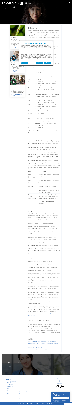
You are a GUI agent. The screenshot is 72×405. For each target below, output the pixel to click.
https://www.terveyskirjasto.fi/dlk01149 (36, 347)
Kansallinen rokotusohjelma (23, 391)
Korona (8, 388)
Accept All (39, 62)
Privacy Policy (24, 59)
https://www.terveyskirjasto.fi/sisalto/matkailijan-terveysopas (41, 350)
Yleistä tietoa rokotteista (23, 389)
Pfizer (60, 386)
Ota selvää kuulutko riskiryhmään (17, 62)
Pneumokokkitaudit (10, 386)
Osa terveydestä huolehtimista (22, 394)
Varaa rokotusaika (5, 8)
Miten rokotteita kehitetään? (23, 398)
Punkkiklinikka (18, 7)
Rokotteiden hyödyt (22, 385)
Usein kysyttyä (46, 380)
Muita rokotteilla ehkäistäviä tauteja (11, 393)
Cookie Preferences (24, 62)
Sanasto (45, 382)
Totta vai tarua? (21, 387)
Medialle (45, 384)
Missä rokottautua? (22, 382)
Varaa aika (45, 378)
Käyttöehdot (58, 378)
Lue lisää (17, 37)
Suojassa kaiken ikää (61, 7)
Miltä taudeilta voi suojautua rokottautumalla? (34, 7)
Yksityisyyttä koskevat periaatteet (60, 381)
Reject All (47, 62)
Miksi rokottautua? (49, 7)
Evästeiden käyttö (59, 383)
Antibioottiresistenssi (22, 396)
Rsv (7, 390)
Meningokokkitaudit (10, 384)
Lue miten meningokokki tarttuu (17, 86)
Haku (67, 3)
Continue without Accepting (49, 41)
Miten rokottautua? (22, 384)
